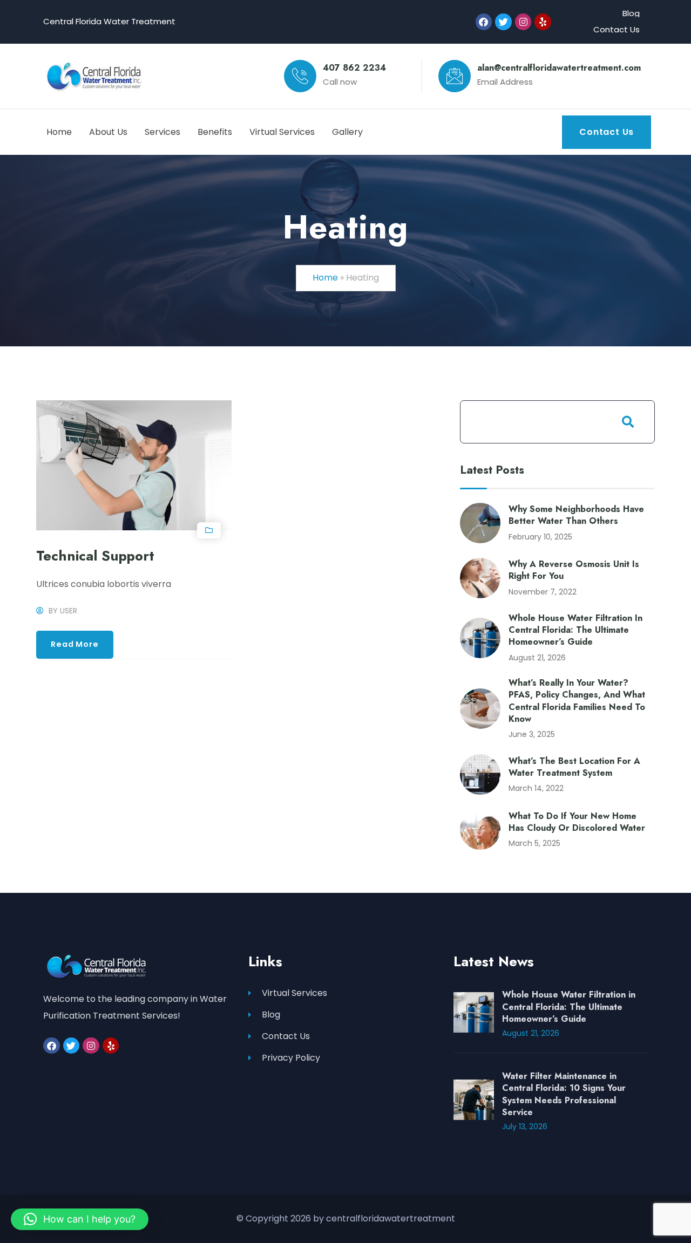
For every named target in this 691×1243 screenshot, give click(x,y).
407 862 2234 (354, 68)
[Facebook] (484, 21)
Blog (631, 13)
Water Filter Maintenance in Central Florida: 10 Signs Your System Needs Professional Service (564, 1094)
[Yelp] (542, 21)
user (68, 610)
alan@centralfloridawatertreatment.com (559, 68)
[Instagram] (523, 21)
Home (325, 277)
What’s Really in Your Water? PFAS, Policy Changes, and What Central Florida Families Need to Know (577, 701)
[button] (79, 1219)
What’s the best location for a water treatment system (574, 767)
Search (628, 421)
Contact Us (616, 29)
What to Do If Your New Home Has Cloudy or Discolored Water (577, 822)
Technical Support (95, 556)
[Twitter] (503, 21)
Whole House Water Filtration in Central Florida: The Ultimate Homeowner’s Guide (575, 630)
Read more (74, 644)
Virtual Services (294, 993)
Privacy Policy (291, 1057)
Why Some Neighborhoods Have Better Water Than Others (576, 515)
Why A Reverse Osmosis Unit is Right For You (574, 570)
